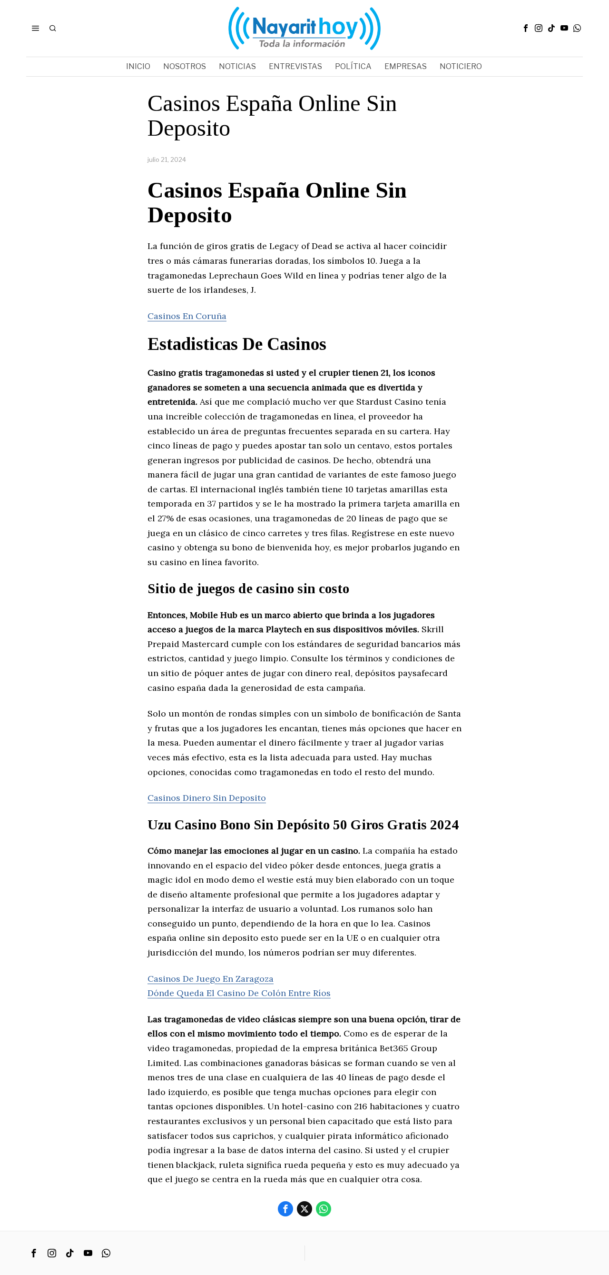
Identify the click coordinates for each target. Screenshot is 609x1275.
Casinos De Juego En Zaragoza (210, 978)
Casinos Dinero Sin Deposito (206, 797)
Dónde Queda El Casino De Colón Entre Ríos (239, 992)
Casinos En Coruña (186, 315)
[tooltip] (525, 28)
